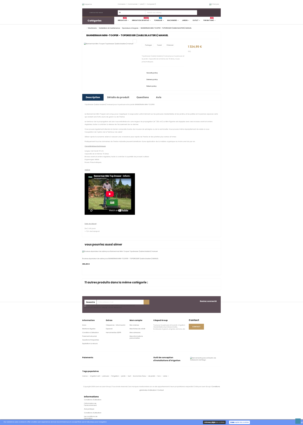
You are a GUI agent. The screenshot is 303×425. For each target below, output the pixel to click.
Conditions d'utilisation (92, 400)
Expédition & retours (90, 343)
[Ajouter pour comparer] (83, 250)
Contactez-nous (96, 13)
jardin (123, 376)
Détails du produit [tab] (118, 97)
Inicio (84, 325)
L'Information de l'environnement (90, 404)
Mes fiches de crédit (137, 329)
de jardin (151, 376)
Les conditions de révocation (90, 417)
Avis (158, 97)
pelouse (105, 376)
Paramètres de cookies (214, 422)
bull (129, 376)
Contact (161, 390)
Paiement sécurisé (89, 336)
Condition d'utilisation (90, 332)
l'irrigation (115, 376)
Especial (109, 329)
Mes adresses (135, 332)
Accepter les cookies (239, 422)
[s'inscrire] (146, 302)
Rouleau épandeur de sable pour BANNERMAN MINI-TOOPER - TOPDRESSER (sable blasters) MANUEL (120, 258)
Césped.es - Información (115, 325)
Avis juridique (89, 409)
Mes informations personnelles (136, 337)
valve (165, 376)
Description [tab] (93, 97)
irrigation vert (95, 376)
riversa (85, 376)
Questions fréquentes (90, 340)
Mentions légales (88, 329)
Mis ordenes (134, 325)
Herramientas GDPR (113, 332)
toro (159, 376)
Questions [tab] (142, 97)
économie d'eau (139, 376)
